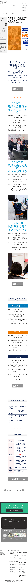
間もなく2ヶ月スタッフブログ (24, 5)
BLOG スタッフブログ (8, 550)
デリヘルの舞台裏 (12, 572)
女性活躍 (11, 571)
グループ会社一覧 (12, 558)
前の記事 (9, 490)
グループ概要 (12, 557)
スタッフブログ (7, 525)
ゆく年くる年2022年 (3, 36)
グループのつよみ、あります (3, 47)
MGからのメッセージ (13, 555)
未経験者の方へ (12, 567)
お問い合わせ (21, 571)
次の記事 (19, 490)
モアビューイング (22, 559)
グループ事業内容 (12, 564)
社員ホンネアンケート (23, 558)
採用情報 (20, 567)
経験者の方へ (12, 566)
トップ (1, 550)
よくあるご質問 (22, 572)
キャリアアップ (12, 569)
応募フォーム (18, 479)
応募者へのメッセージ (23, 564)
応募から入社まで (22, 566)
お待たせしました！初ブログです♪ (3, 40)
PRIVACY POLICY (14, 581)
